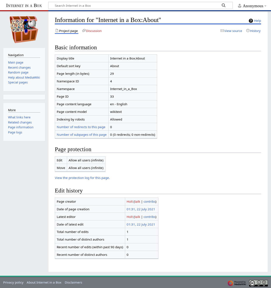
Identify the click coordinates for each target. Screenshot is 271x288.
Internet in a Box (24, 5)
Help (257, 20)
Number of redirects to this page (81, 127)
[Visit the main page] (24, 29)
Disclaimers (73, 282)
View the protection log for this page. (82, 178)
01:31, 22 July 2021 (141, 209)
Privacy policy (13, 282)
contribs (149, 201)
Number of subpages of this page (82, 134)
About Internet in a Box (44, 282)
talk (137, 201)
